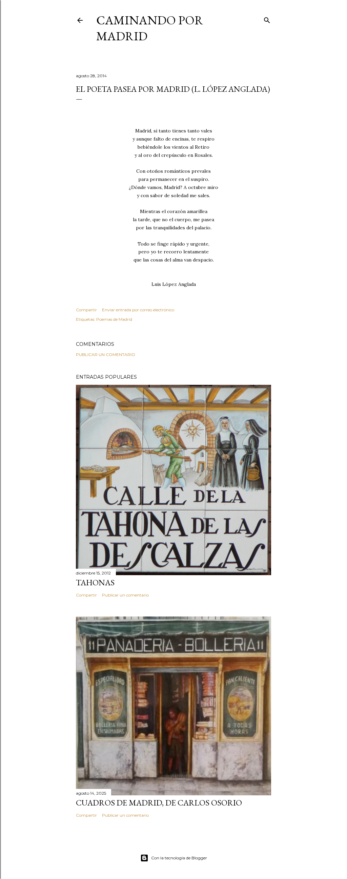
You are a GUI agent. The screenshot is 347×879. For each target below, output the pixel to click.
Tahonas (95, 582)
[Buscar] (267, 18)
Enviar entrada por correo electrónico (138, 309)
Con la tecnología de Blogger (179, 857)
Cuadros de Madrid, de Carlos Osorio (159, 802)
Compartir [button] (86, 309)
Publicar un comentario (105, 354)
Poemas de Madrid (114, 319)
